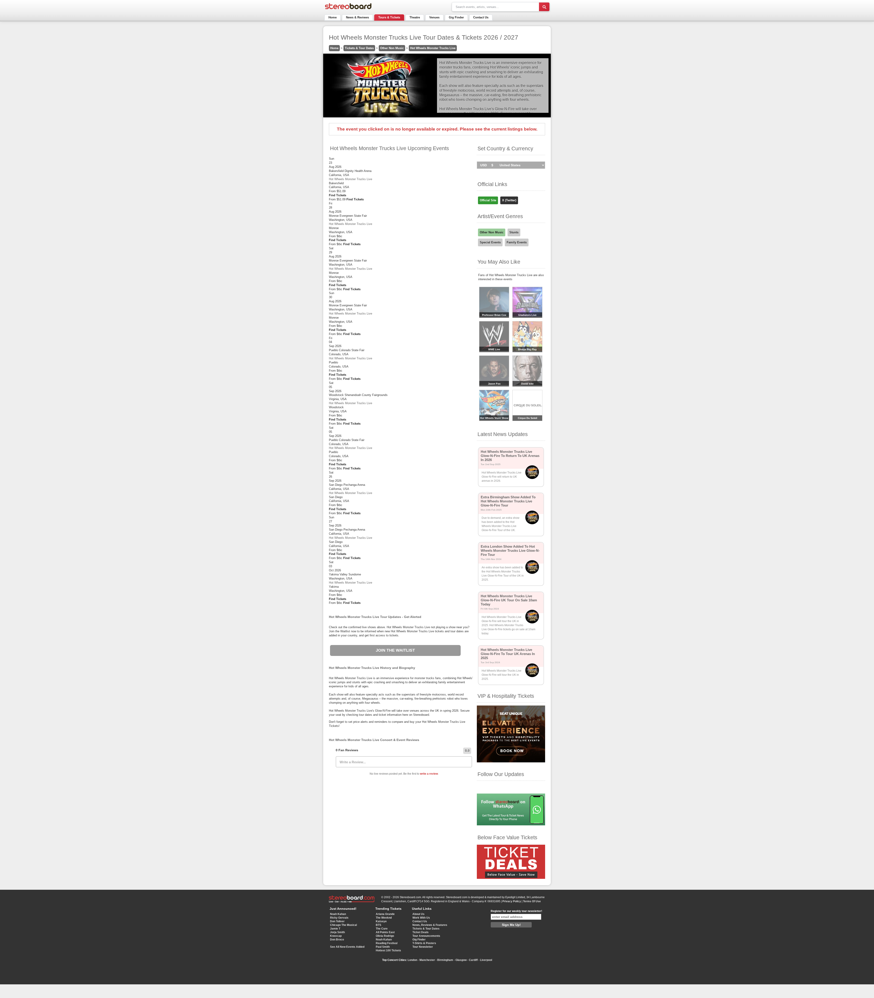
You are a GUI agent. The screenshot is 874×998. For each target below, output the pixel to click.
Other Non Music (392, 48)
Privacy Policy (511, 901)
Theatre (414, 17)
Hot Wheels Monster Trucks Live (432, 48)
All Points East (385, 932)
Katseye (381, 921)
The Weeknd (384, 917)
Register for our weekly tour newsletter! (516, 911)
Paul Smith (383, 946)
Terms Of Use (532, 901)
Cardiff (473, 960)
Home (332, 17)
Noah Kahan (338, 914)
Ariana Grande (385, 914)
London (412, 960)
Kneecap (336, 936)
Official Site (488, 200)
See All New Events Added (347, 946)
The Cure (382, 928)
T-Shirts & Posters (424, 943)
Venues (434, 17)
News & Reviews (357, 17)
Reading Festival (386, 943)
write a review (429, 773)
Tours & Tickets (389, 17)
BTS (378, 925)
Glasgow (461, 960)
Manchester (427, 960)
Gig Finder (456, 17)
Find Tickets (337, 195)
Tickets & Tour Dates (359, 48)
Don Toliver (337, 921)
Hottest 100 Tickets (388, 950)
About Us (418, 914)
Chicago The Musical (343, 925)
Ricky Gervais (339, 917)
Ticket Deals (420, 932)
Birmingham (445, 960)
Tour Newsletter (422, 946)
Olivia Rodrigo (385, 936)
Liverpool (486, 960)
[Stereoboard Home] (348, 9)
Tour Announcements (426, 936)
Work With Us (421, 917)
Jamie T (335, 928)
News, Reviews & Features (429, 925)
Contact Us (480, 17)
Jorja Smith (337, 932)
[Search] (544, 7)
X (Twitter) (509, 200)
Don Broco (337, 939)
